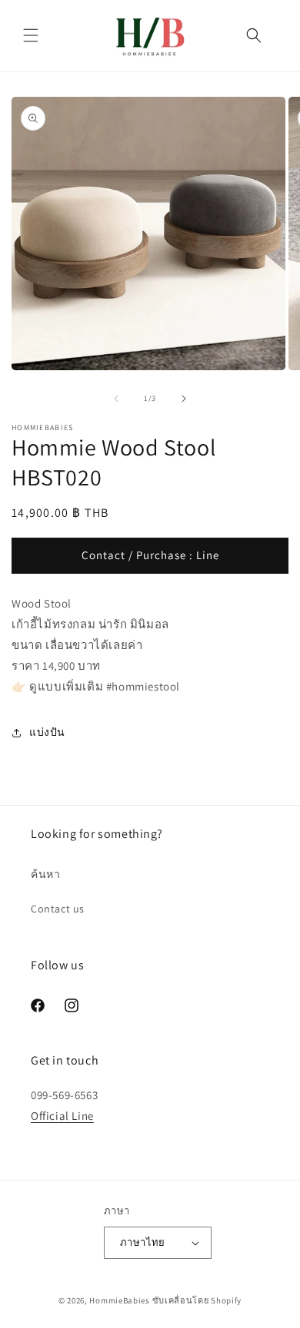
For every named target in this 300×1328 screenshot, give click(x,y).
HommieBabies (119, 1300)
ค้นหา (45, 874)
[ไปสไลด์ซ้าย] (116, 399)
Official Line (62, 1115)
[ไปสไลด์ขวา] (184, 399)
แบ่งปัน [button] (47, 732)
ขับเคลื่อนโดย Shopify (197, 1300)
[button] (31, 35)
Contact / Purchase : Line (150, 555)
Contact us (58, 909)
